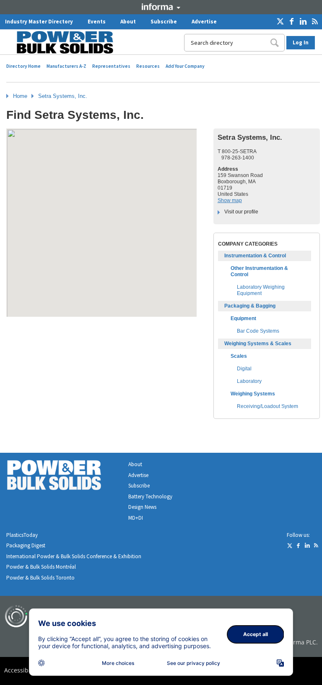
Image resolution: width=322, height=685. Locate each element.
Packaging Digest (25, 545)
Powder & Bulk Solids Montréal (41, 566)
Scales (239, 356)
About (128, 21)
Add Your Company (185, 66)
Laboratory (249, 381)
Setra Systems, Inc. (62, 96)
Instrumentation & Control (255, 256)
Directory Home (23, 66)
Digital (244, 369)
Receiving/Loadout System (267, 406)
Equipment (243, 318)
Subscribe (164, 21)
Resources (148, 66)
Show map (230, 200)
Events (97, 21)
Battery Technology (150, 496)
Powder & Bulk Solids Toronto (40, 577)
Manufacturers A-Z (66, 66)
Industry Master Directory (39, 21)
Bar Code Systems (258, 331)
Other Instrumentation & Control (259, 271)
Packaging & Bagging (249, 306)
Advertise (204, 21)
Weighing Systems (253, 394)
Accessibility (21, 670)
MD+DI (135, 517)
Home (20, 96)
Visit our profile (241, 212)
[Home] (59, 42)
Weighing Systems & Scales (257, 343)
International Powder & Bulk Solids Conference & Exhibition (73, 556)
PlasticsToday (22, 535)
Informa (161, 6)
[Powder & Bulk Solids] (64, 477)
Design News (142, 507)
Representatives (111, 66)
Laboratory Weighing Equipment (261, 290)
